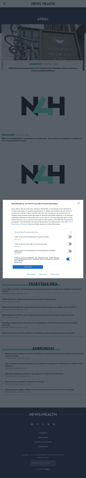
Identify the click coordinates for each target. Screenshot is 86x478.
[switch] (69, 236)
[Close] (79, 204)
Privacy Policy (54, 274)
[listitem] (43, 232)
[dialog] (43, 239)
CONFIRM (28, 267)
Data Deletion (31, 274)
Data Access (43, 274)
